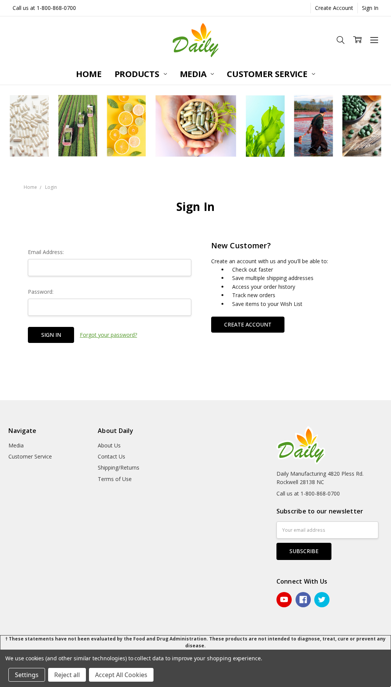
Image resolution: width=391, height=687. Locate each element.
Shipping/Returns (118, 467)
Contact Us (111, 456)
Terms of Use (115, 479)
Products (138, 73)
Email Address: (46, 252)
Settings (27, 675)
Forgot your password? (108, 334)
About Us (109, 445)
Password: (40, 291)
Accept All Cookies (121, 675)
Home (88, 73)
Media (194, 73)
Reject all (67, 675)
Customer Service (268, 73)
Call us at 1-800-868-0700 (44, 7)
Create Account (334, 7)
